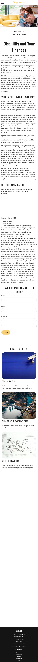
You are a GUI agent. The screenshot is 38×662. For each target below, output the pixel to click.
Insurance (19, 658)
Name (3, 296)
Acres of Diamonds (10, 460)
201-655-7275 (21, 634)
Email (3, 306)
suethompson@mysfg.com (19, 646)
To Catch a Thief (9, 381)
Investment (19, 654)
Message (4, 316)
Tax (19, 660)
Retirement (19, 653)
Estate (19, 656)
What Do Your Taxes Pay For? (15, 421)
